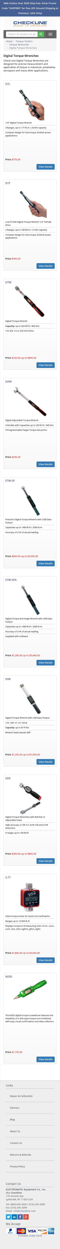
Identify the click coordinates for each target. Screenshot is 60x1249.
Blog (12, 1119)
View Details (45, 166)
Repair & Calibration (21, 1096)
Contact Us (16, 1143)
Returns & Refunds (20, 1154)
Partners (15, 1107)
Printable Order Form (30, 1235)
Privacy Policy (17, 1166)
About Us (15, 1131)
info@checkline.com (24, 1210)
